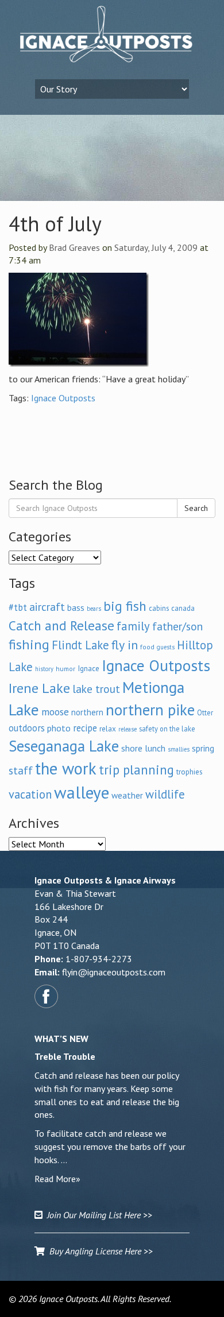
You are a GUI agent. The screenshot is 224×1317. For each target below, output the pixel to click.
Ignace (88, 668)
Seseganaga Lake (64, 746)
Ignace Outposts (63, 398)
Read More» (57, 1178)
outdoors (27, 728)
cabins (159, 608)
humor (65, 668)
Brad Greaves (74, 247)
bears (94, 609)
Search (196, 508)
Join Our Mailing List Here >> (97, 1215)
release (127, 729)
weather (127, 795)
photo (59, 728)
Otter (205, 712)
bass (75, 607)
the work (65, 768)
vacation (30, 794)
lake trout (96, 688)
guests (166, 647)
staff (21, 770)
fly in (124, 645)
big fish (124, 605)
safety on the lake (167, 728)
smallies (179, 749)
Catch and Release (61, 625)
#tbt (18, 607)
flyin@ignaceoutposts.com (113, 972)
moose (55, 711)
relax (107, 728)
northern (87, 712)
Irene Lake (39, 688)
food (147, 646)
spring (203, 748)
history (44, 669)
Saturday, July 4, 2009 (156, 247)
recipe (85, 728)
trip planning (136, 769)
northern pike (150, 709)
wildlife (165, 794)
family (133, 626)
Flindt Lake (80, 645)
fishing (29, 644)
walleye (81, 792)
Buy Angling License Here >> (99, 1251)
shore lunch (143, 748)
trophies (189, 771)
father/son (177, 626)
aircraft (47, 606)
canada (183, 608)
